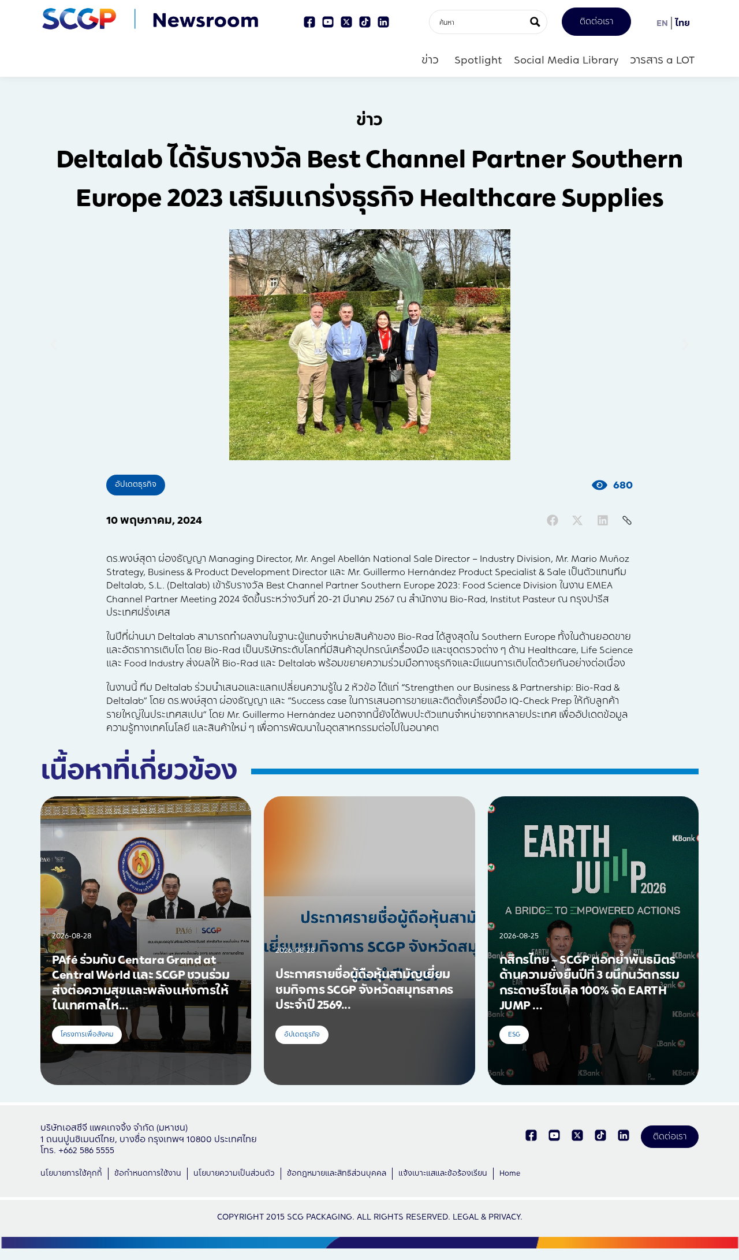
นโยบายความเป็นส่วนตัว (234, 1173)
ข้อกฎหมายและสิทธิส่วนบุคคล (336, 1173)
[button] (53, 345)
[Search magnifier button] (535, 22)
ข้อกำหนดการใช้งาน (147, 1173)
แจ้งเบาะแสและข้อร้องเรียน (442, 1173)
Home (509, 1173)
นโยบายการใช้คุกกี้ (71, 1173)
